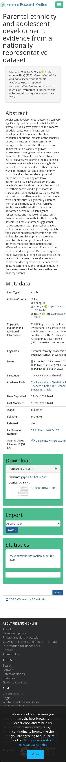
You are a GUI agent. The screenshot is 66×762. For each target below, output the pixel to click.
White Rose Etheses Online (21, 702)
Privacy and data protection (21, 637)
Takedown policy (14, 633)
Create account (13, 694)
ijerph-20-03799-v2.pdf (34, 477)
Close (35, 754)
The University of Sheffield (46, 382)
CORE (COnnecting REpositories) (27, 599)
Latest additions (14, 674)
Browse (8, 670)
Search (7, 666)
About (7, 629)
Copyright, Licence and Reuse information (31, 642)
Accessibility (11, 654)
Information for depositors (21, 646)
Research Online (27, 4)
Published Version (20, 469)
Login (7, 698)
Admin (57, 592)
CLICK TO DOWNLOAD (44, 488)
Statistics (9, 678)
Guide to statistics (15, 682)
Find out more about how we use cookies (36, 742)
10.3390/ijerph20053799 (45, 430)
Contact (8, 650)
